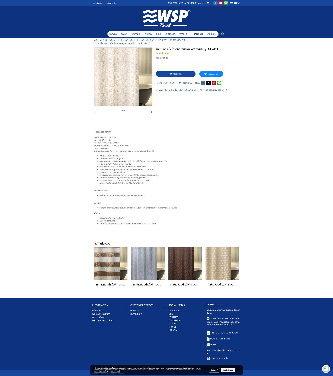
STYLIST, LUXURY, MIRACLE (213, 90)
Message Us (212, 74)
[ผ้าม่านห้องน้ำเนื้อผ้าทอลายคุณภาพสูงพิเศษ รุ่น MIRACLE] (123, 77)
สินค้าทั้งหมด (136, 314)
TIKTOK (172, 323)
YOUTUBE (173, 317)
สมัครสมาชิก (111, 3)
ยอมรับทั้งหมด (228, 370)
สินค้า (123, 34)
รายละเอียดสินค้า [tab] (103, 131)
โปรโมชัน (148, 34)
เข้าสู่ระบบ (97, 3)
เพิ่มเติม (211, 34)
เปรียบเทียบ (186, 83)
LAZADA (172, 330)
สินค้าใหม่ (136, 34)
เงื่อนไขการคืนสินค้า (101, 314)
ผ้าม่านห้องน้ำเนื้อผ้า (188, 90)
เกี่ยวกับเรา (97, 310)
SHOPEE (172, 327)
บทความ (183, 34)
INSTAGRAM (174, 320)
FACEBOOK (174, 310)
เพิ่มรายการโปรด (166, 83)
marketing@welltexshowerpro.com (223, 352)
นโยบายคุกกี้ (115, 371)
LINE (170, 314)
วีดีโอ (158, 34)
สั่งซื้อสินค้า (177, 74)
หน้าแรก (113, 34)
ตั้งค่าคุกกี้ (214, 370)
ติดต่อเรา (134, 310)
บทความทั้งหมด (99, 317)
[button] (223, 33)
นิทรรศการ (198, 34)
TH (235, 3)
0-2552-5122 (222, 332)
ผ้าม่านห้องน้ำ (171, 90)
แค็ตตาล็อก (170, 34)
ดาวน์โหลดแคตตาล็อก (102, 320)
